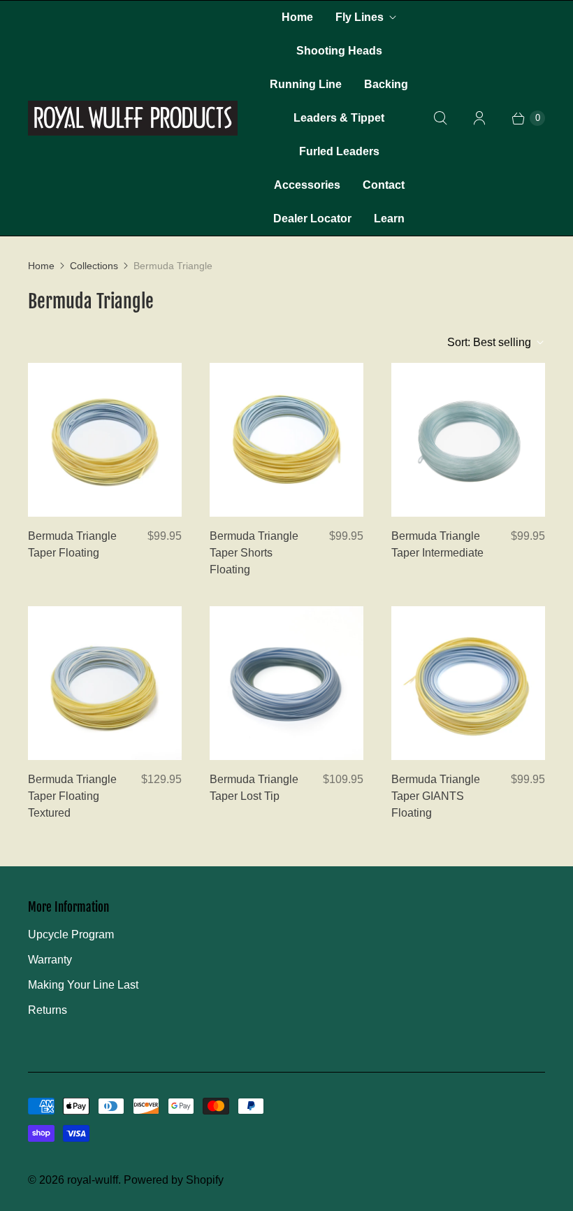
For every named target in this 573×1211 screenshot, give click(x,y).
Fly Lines (359, 17)
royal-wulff (92, 1180)
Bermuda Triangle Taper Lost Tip (254, 787)
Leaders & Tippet (338, 118)
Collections (94, 265)
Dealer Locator (312, 218)
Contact (384, 185)
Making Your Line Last (83, 985)
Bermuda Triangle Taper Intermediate (437, 544)
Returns (47, 1010)
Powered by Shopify (174, 1180)
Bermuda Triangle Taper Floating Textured (72, 796)
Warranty (50, 960)
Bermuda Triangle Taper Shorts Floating (254, 552)
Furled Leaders (339, 151)
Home (297, 17)
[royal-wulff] (133, 118)
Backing (386, 84)
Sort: (489, 342)
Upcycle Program (71, 934)
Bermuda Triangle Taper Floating (72, 544)
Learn (389, 218)
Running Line (306, 84)
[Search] (440, 118)
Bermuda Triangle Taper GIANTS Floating (435, 796)
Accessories (307, 185)
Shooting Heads (339, 51)
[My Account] (479, 118)
